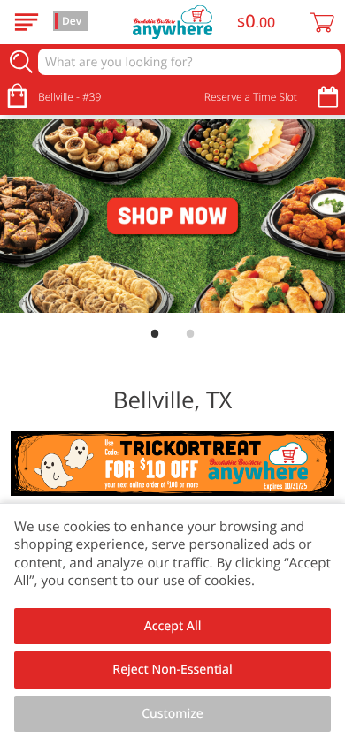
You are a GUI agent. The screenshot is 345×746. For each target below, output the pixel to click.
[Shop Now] (26, 22)
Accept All (173, 626)
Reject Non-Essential (172, 669)
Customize (172, 713)
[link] (172, 216)
